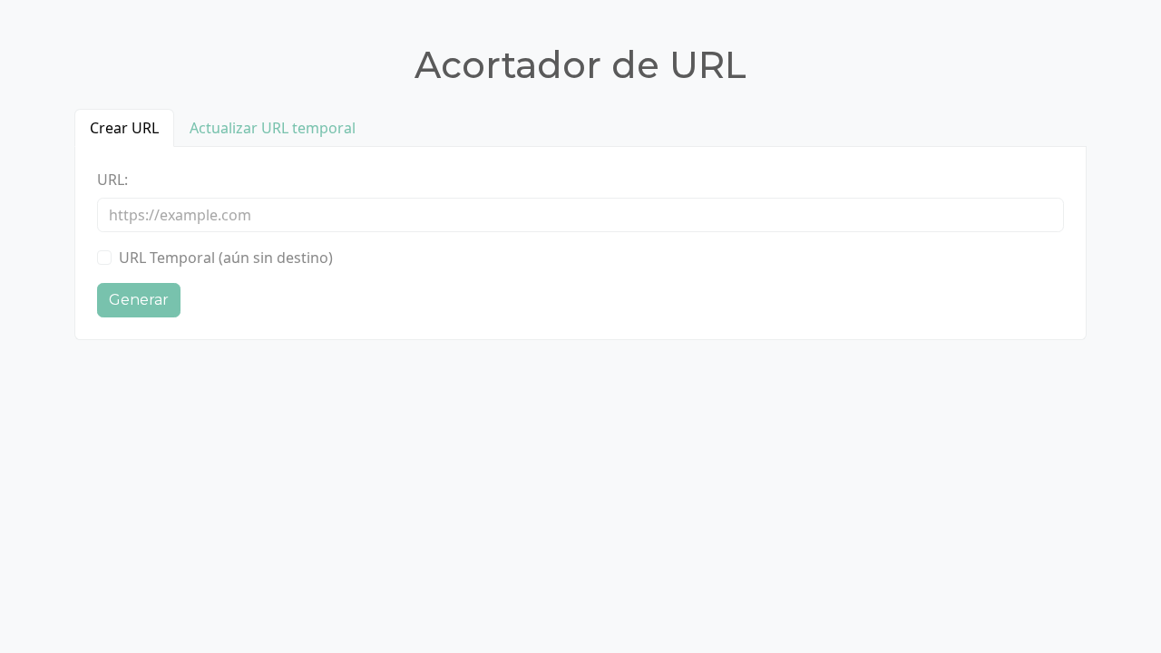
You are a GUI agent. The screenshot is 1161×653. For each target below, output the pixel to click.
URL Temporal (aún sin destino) (226, 258)
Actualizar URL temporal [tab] (273, 128)
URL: (112, 180)
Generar (139, 299)
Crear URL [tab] (124, 128)
